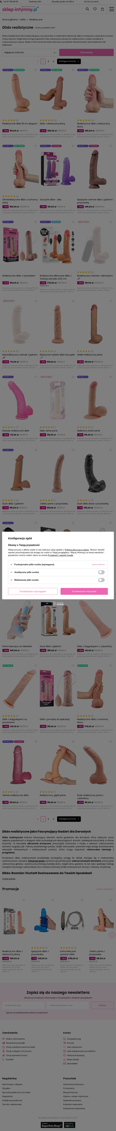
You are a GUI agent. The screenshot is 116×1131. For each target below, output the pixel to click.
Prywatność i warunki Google (60, 555)
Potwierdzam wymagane (33, 591)
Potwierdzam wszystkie (84, 591)
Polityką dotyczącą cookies (77, 550)
